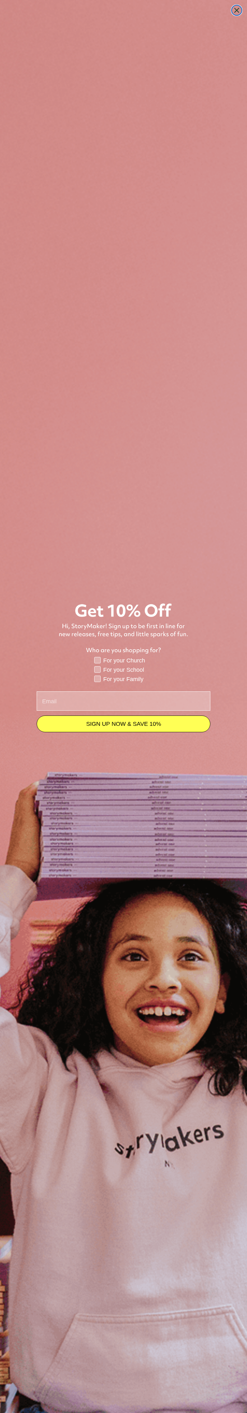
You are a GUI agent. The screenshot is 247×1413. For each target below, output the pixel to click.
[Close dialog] (237, 10)
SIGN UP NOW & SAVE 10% (123, 724)
